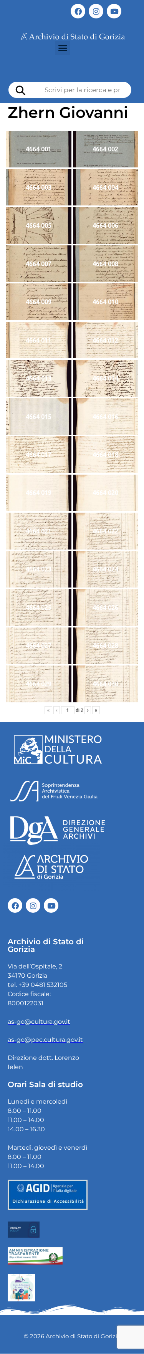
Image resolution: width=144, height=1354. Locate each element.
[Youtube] (114, 11)
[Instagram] (96, 11)
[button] (62, 48)
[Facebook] (78, 11)
